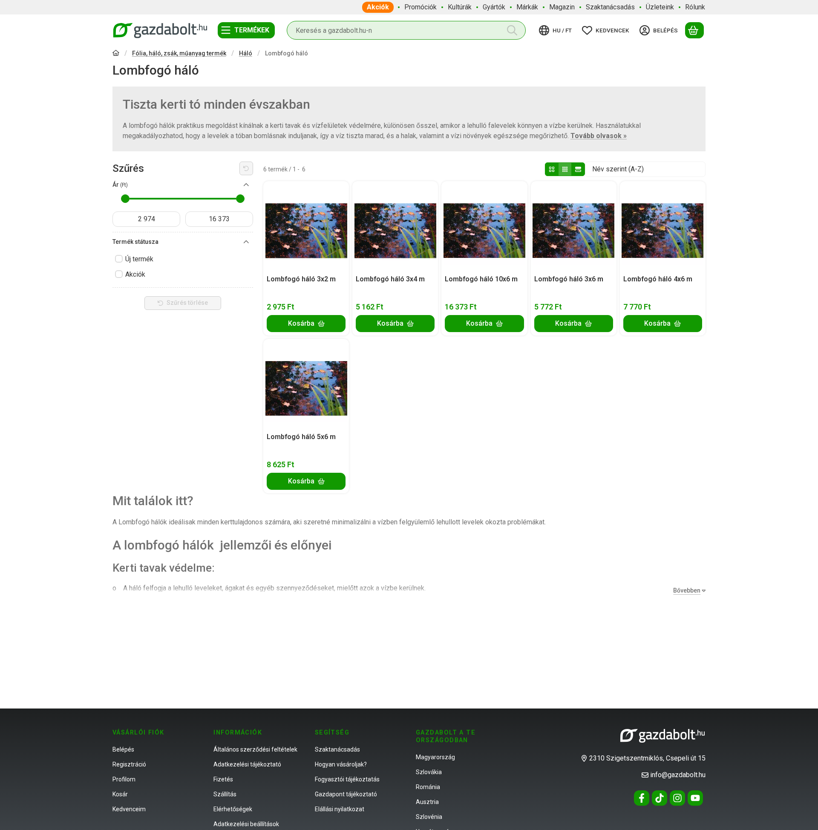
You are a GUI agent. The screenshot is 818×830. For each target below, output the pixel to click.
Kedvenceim (129, 809)
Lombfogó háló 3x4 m (390, 279)
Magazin (562, 7)
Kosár (120, 794)
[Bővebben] (688, 590)
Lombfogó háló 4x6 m (657, 279)
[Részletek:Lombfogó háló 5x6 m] (306, 384)
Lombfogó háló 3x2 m (301, 279)
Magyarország (435, 757)
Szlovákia (429, 772)
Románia (428, 787)
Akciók (378, 7)
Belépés (123, 749)
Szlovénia (429, 816)
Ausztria (427, 801)
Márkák (527, 7)
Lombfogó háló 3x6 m (568, 279)
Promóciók (420, 7)
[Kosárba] (306, 323)
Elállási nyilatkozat (339, 809)
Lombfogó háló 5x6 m (301, 437)
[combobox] (406, 30)
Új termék (139, 259)
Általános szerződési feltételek (255, 749)
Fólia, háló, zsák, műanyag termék (179, 53)
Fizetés (223, 779)
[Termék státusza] (246, 242)
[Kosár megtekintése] (694, 30)
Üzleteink (660, 7)
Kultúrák (460, 7)
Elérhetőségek (232, 809)
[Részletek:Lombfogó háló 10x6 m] (484, 226)
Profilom (123, 779)
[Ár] (246, 185)
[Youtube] (695, 798)
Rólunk (695, 7)
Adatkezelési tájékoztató (247, 764)
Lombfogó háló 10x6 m (481, 279)
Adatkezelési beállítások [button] (246, 824)
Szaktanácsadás (610, 7)
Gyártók (494, 7)
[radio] (552, 169)
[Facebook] (641, 798)
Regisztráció (129, 764)
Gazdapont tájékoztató (346, 794)
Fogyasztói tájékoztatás (347, 779)
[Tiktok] (659, 798)
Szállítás (224, 794)
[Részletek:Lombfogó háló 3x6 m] (573, 226)
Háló (245, 53)
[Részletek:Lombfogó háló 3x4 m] (395, 226)
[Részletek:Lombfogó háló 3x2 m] (306, 226)
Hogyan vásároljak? (341, 764)
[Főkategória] (115, 54)
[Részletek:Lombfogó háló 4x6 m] (662, 226)
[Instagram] (677, 798)
